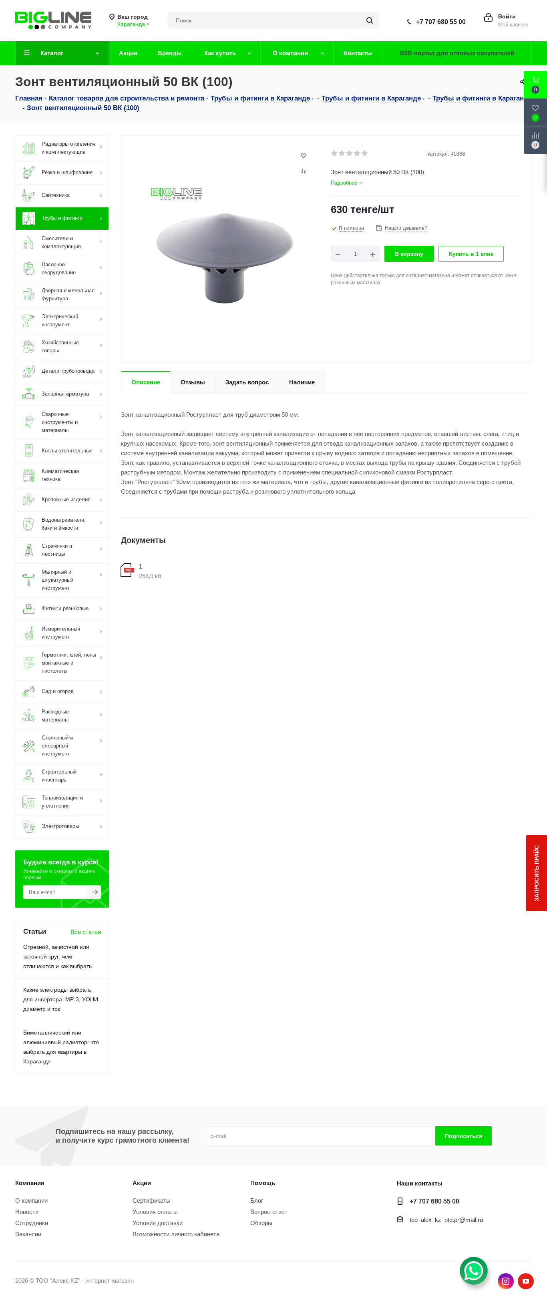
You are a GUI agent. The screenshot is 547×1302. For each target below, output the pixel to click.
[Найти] (369, 20)
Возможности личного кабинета (176, 1234)
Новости (26, 1211)
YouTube (526, 1281)
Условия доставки (158, 1223)
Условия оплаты (155, 1211)
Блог (256, 1200)
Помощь (262, 1182)
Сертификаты (152, 1200)
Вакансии (28, 1234)
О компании (31, 1200)
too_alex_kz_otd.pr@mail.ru (446, 1219)
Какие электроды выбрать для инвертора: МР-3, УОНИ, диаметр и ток (61, 999)
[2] (342, 153)
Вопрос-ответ (269, 1211)
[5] (365, 153)
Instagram (506, 1281)
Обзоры (261, 1223)
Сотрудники (31, 1223)
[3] (350, 153)
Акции (142, 1182)
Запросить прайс (536, 873)
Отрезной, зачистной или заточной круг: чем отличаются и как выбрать (57, 956)
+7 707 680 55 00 (441, 21)
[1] (334, 153)
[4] (357, 153)
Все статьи (85, 931)
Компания (29, 1182)
